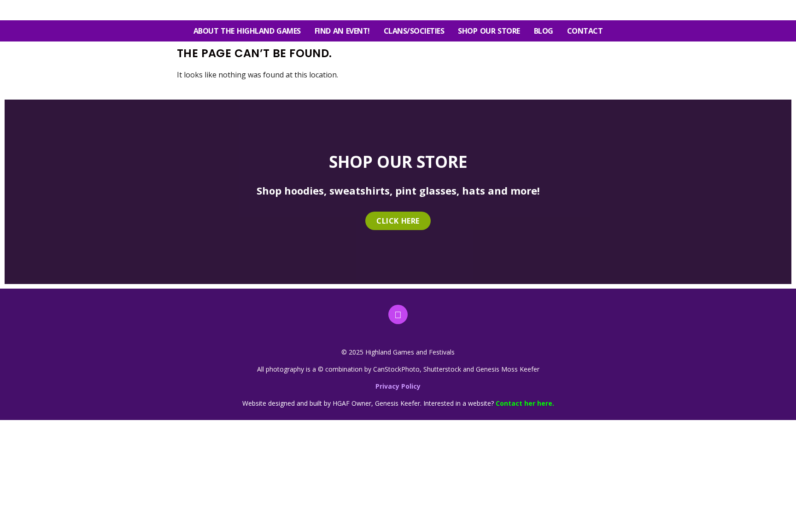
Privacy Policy (398, 386)
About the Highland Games (247, 31)
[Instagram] (398, 314)
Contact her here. (525, 403)
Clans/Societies (414, 31)
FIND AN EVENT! (342, 31)
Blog (543, 31)
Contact (585, 31)
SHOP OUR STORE (489, 31)
